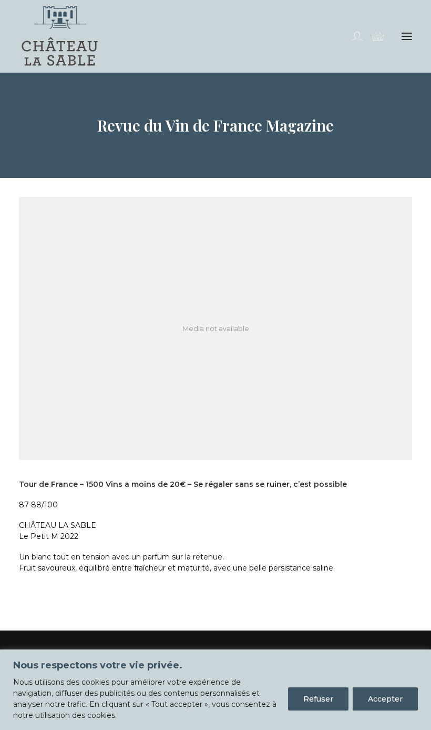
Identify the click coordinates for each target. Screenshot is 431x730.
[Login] (352, 36)
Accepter (385, 699)
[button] (407, 36)
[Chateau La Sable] (59, 36)
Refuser (318, 699)
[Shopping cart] (373, 36)
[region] (215, 689)
